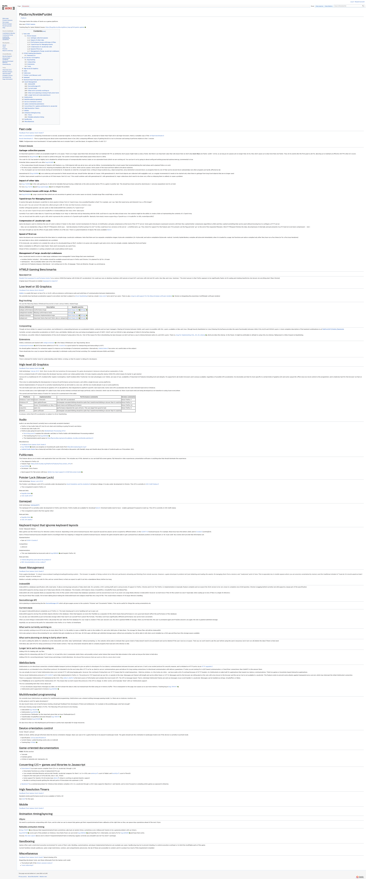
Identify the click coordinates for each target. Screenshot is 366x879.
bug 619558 (35, 173)
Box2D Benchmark (25, 138)
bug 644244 (26, 194)
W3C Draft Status (151, 484)
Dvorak (198, 532)
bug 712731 (29, 187)
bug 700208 (25, 447)
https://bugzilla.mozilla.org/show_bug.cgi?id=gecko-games (64, 27)
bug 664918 (44, 436)
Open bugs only (73, 310)
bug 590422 (82, 833)
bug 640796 (23, 833)
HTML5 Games (30, 24)
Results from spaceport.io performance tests (34, 278)
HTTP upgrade (206, 666)
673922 (33, 742)
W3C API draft (26, 519)
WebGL (21, 293)
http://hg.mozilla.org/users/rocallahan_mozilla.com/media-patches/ (69, 438)
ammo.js (94, 773)
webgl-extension (48, 343)
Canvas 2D (34, 371)
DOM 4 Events (31, 540)
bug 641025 (34, 156)
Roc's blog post (29, 433)
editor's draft (67, 678)
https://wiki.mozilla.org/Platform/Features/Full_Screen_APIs (51, 464)
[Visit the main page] (8, 7)
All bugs (83, 310)
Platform (23, 18)
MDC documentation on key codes (32, 562)
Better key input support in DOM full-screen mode (64, 472)
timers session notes (44, 863)
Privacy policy (23, 876)
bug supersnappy (43, 187)
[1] (23, 799)
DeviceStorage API (52, 603)
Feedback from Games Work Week (30, 133)
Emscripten (25, 768)
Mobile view (43, 876)
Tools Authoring (26, 865)
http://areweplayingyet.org (76, 447)
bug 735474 (55, 717)
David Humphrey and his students (78, 484)
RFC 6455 (48, 675)
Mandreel (24, 784)
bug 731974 (25, 830)
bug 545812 (25, 466)
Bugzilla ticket (26, 493)
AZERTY (144, 532)
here (108, 230)
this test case (29, 836)
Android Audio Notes (28, 449)
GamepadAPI (35, 505)
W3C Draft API (26, 496)
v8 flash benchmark (156, 136)
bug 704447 (173, 687)
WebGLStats (102, 348)
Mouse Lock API (36, 481)
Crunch (61, 345)
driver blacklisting (81, 296)
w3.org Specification (38, 738)
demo (55, 778)
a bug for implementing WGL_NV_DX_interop (190, 335)
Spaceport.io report (49, 281)
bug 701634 (33, 710)
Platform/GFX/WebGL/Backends (333, 329)
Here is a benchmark (26, 136)
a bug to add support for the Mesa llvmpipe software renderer (151, 296)
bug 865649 (55, 553)
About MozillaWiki (33, 876)
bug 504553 (53, 689)
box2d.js (115, 773)
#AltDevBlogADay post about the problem (35, 560)
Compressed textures (26, 345)
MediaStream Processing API (54, 431)
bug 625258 (125, 833)
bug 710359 (26, 184)
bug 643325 (36, 719)
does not (102, 296)
